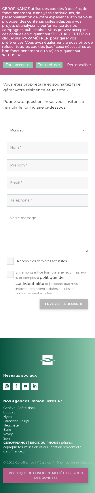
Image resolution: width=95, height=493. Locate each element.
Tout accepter (18, 65)
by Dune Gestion (79, 462)
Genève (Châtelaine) (19, 408)
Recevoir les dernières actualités (42, 261)
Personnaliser (79, 65)
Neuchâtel (11, 425)
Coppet (9, 412)
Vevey (8, 434)
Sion (6, 438)
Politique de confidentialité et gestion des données (46, 475)
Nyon (7, 417)
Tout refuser (49, 65)
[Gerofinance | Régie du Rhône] (47, 360)
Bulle (7, 430)
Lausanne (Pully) (16, 421)
